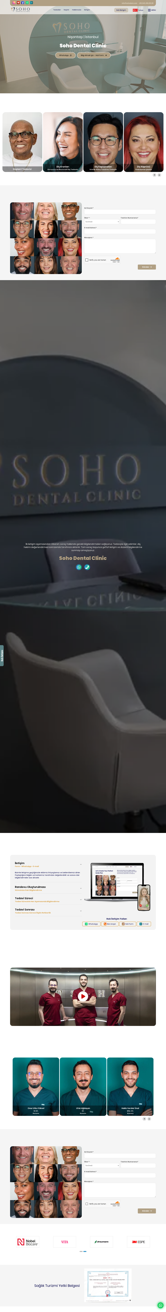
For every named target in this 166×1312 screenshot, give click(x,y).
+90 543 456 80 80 (146, 3)
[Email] (31, 3)
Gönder (146, 267)
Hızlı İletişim (121, 10)
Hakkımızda (76, 10)
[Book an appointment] (2, 656)
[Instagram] (14, 3)
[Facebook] (23, 3)
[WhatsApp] (27, 3)
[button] (81, 1251)
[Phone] (87, 567)
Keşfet (66, 10)
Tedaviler (57, 10)
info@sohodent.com (129, 3)
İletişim (87, 10)
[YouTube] (19, 3)
